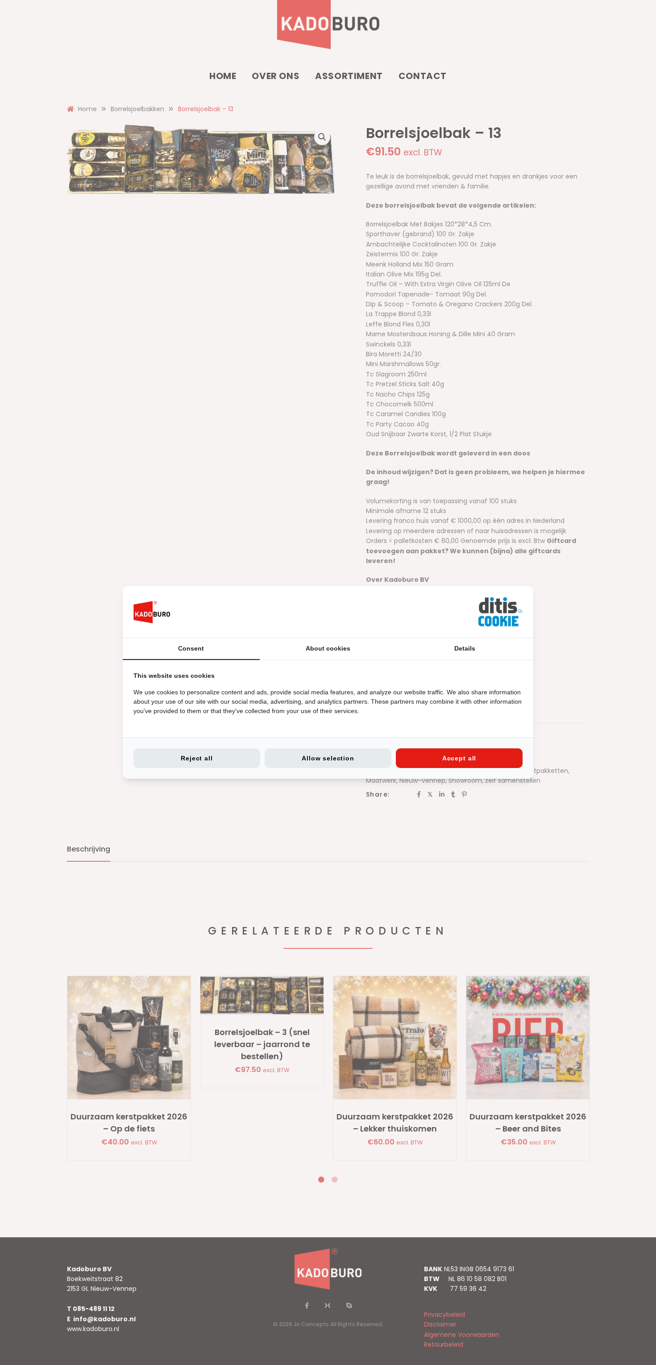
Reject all (196, 758)
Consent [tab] (191, 648)
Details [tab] (464, 648)
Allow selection (328, 758)
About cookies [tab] (328, 648)
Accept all (459, 758)
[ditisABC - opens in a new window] (500, 612)
